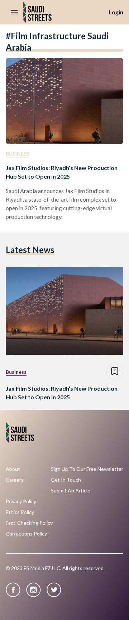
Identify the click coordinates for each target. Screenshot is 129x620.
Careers (15, 480)
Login (116, 12)
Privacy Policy (21, 501)
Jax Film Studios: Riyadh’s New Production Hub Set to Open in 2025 (62, 172)
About (13, 469)
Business (17, 154)
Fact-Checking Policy (29, 523)
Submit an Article (70, 490)
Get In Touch (66, 480)
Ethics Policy (20, 512)
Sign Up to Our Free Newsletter (87, 469)
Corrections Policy (26, 534)
